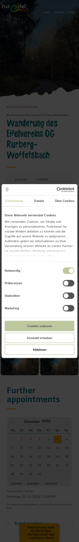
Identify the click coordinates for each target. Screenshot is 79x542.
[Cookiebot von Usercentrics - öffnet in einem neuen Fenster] (56, 189)
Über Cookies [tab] (64, 201)
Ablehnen (39, 349)
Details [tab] (39, 201)
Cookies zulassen (39, 326)
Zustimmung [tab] (14, 201)
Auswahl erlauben (39, 337)
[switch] (68, 283)
